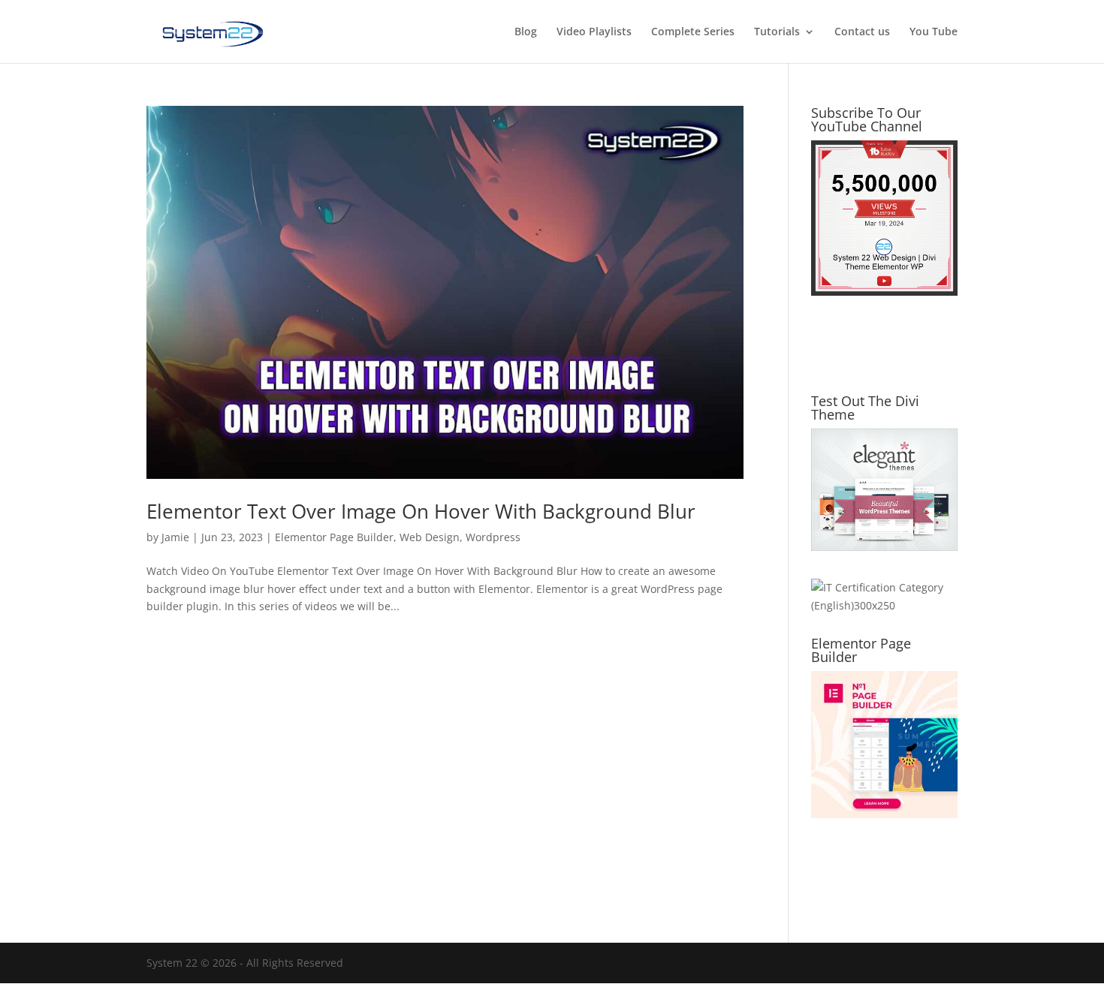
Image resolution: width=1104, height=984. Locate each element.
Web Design (430, 537)
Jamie (175, 537)
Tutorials (777, 32)
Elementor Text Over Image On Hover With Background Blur (420, 511)
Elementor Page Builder (334, 537)
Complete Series (692, 32)
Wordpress (493, 537)
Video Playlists (594, 32)
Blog (525, 32)
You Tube (933, 32)
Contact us (862, 32)
